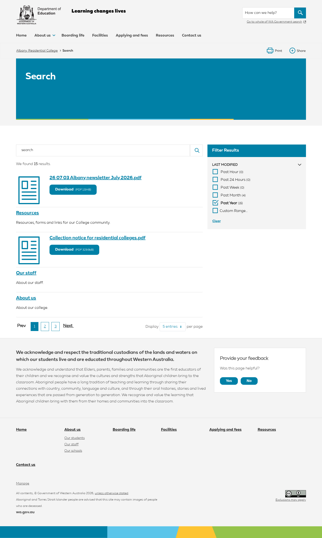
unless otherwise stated (111, 493)
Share (301, 51)
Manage (22, 483)
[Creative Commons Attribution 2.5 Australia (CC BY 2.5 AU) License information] (295, 493)
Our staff (26, 273)
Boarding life (73, 35)
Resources (165, 35)
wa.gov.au (25, 512)
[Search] (196, 150)
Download (73, 189)
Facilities (100, 35)
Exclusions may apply (291, 499)
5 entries (174, 327)
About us (43, 35)
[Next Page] (68, 327)
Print (278, 51)
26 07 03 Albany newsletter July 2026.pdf (95, 177)
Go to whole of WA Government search (274, 21)
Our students (74, 438)
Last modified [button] (225, 164)
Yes (229, 381)
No (249, 381)
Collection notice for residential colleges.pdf (97, 238)
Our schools (73, 450)
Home (21, 35)
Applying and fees (132, 35)
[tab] (256, 165)
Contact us (191, 35)
